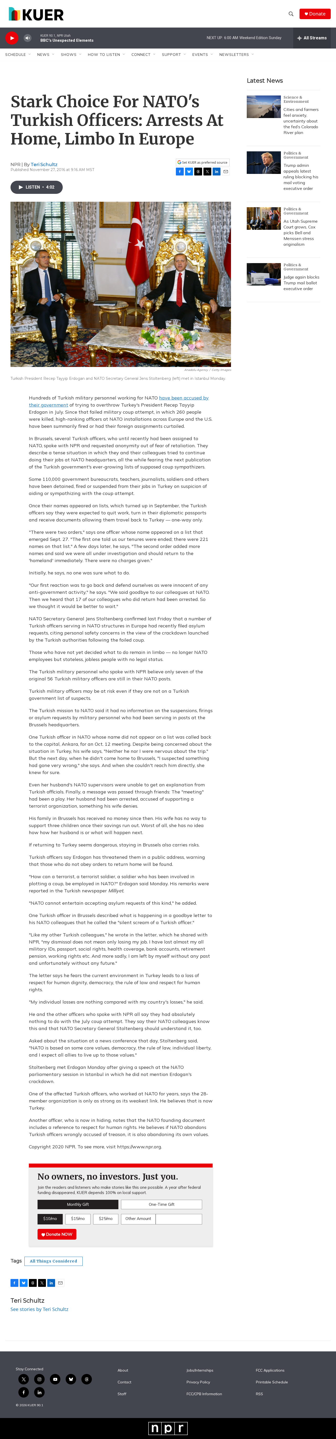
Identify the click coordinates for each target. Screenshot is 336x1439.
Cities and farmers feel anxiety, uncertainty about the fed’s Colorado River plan (301, 121)
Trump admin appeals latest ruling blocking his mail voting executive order (301, 177)
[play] (12, 38)
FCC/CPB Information (204, 1394)
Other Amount (138, 1218)
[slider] (36, 38)
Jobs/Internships (200, 1370)
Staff (122, 1394)
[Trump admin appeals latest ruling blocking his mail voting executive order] (264, 162)
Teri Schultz (44, 164)
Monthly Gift (78, 1204)
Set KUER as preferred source (204, 162)
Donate (317, 14)
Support (171, 54)
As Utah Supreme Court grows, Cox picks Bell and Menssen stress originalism (301, 232)
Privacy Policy (198, 1382)
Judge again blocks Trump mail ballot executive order (301, 282)
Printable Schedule (272, 1382)
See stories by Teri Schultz (39, 1309)
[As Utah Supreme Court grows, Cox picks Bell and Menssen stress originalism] (264, 218)
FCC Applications (270, 1370)
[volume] (27, 38)
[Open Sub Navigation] (30, 54)
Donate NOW (58, 1234)
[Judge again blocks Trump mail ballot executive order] (264, 274)
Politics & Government (296, 155)
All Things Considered (53, 1261)
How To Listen (104, 54)
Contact (124, 1382)
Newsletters (234, 54)
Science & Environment (296, 99)
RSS (259, 1394)
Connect (141, 54)
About (123, 1370)
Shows (69, 54)
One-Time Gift (162, 1204)
